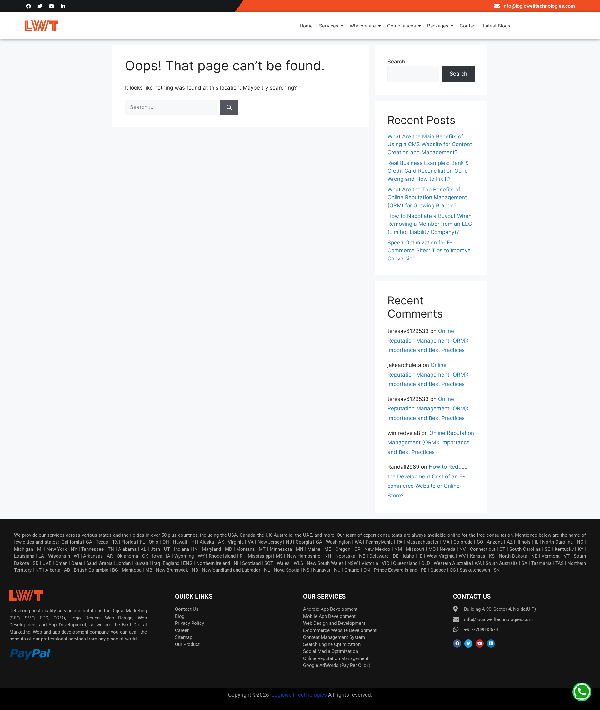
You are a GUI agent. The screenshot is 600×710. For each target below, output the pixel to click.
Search (396, 61)
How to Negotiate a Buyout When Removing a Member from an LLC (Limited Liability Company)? (430, 224)
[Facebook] (28, 6)
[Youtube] (52, 6)
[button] (581, 692)
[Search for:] (172, 107)
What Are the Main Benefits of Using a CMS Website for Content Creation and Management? (430, 144)
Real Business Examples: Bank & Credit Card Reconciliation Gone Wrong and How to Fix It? (428, 171)
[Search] (229, 107)
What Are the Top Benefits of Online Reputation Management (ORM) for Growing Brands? (427, 197)
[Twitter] (40, 6)
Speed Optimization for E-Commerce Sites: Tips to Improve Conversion (429, 250)
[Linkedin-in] (63, 6)
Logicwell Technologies (298, 695)
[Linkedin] (491, 643)
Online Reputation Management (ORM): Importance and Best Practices (428, 340)
